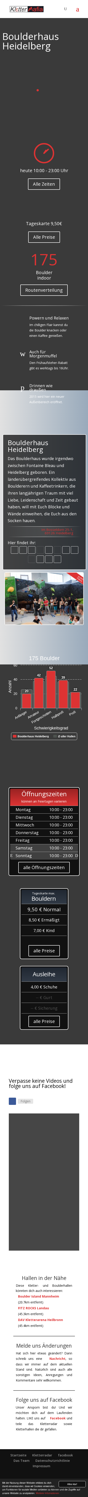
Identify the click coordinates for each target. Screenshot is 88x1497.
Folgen (25, 1101)
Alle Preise (44, 237)
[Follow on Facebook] (12, 1101)
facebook (65, 1455)
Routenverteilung (44, 290)
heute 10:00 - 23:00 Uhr (44, 170)
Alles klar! (72, 1484)
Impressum (41, 1466)
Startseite (18, 1455)
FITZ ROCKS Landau (33, 1308)
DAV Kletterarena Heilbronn (40, 1320)
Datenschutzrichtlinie (52, 1460)
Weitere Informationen (47, 1493)
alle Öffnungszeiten (44, 867)
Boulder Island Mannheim (38, 1296)
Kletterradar (42, 1455)
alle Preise (44, 951)
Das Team (22, 1460)
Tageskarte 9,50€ (44, 223)
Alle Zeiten (44, 184)
